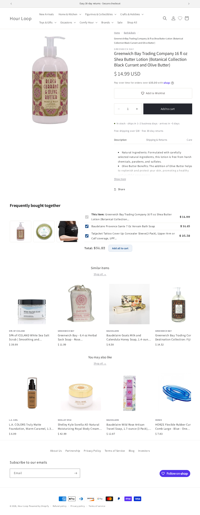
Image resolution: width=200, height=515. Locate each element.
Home (117, 32)
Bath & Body (130, 32)
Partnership (72, 450)
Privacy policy (78, 506)
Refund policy (60, 506)
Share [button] (121, 189)
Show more (120, 179)
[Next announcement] (189, 3)
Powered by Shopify (39, 506)
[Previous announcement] (11, 3)
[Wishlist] (180, 18)
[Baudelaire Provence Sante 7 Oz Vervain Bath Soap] (44, 231)
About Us (56, 450)
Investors (144, 450)
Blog (131, 450)
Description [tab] (120, 139)
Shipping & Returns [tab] (156, 139)
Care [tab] (189, 139)
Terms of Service (115, 450)
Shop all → (100, 274)
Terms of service (97, 506)
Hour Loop (23, 506)
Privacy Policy (92, 450)
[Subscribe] (75, 473)
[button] (69, 14)
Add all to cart (120, 248)
